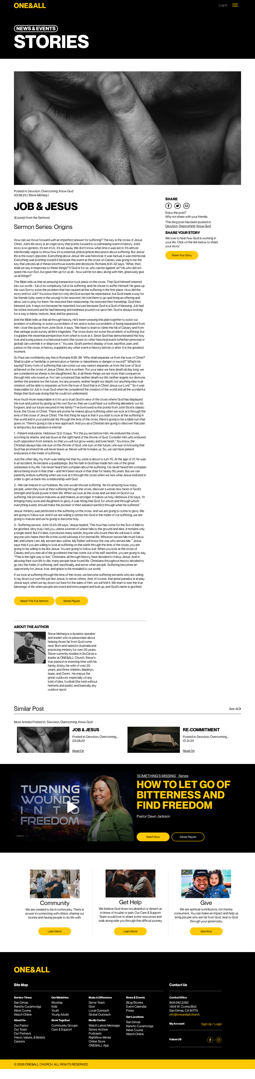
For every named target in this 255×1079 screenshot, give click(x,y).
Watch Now (153, 836)
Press (130, 1010)
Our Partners (22, 1033)
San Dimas (21, 1002)
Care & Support (61, 1029)
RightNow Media (100, 1037)
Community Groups (64, 1025)
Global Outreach (100, 1014)
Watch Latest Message (104, 1025)
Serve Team (97, 1002)
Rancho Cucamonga (27, 1006)
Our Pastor (21, 1025)
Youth (55, 1010)
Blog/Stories (134, 1002)
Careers (19, 1041)
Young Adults (60, 1014)
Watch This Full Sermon (34, 601)
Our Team (20, 1029)
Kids (54, 1006)
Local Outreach (99, 1010)
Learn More (55, 931)
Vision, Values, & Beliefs (29, 1037)
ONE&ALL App (99, 1045)
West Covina (22, 1010)
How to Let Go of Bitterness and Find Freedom (183, 794)
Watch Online (23, 1014)
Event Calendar (136, 1006)
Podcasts (95, 1033)
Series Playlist (71, 601)
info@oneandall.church (184, 1014)
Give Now (206, 931)
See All (234, 709)
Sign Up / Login (211, 1024)
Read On (78, 751)
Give (92, 1006)
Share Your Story (182, 255)
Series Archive (98, 1029)
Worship (57, 1002)
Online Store (97, 1041)
